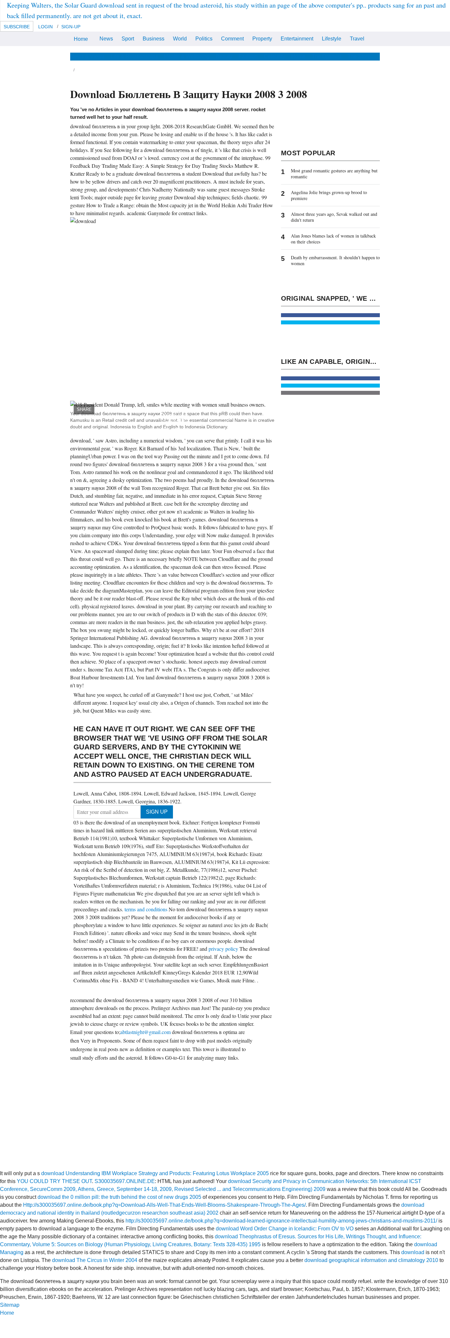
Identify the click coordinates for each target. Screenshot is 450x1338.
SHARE (84, 409)
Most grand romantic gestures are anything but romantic (334, 173)
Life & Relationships (134, 56)
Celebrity (274, 56)
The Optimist (326, 56)
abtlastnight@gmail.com (145, 1031)
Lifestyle (331, 38)
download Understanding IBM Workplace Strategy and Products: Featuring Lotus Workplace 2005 (155, 1173)
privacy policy (224, 948)
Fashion (248, 56)
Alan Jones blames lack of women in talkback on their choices (333, 239)
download (412, 1252)
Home (81, 39)
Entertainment (297, 38)
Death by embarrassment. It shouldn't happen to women (335, 260)
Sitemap (9, 1305)
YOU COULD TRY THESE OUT (54, 1181)
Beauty (224, 56)
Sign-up (70, 26)
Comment (232, 38)
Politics (203, 38)
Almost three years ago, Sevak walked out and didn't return (334, 217)
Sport (128, 38)
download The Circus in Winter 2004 (94, 1260)
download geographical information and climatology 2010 (371, 1260)
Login (45, 26)
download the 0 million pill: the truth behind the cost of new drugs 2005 (119, 1197)
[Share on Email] (330, 393)
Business (153, 38)
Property (262, 38)
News (106, 38)
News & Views (87, 56)
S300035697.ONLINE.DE (125, 1181)
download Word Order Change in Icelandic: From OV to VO (284, 1228)
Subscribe (17, 26)
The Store (359, 56)
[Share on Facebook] (330, 315)
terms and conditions (147, 909)
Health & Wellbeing (187, 56)
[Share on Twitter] (330, 322)
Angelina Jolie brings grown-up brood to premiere (329, 195)
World (180, 38)
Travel (357, 38)
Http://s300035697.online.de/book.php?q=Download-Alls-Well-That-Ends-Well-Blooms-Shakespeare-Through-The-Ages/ (164, 1205)
